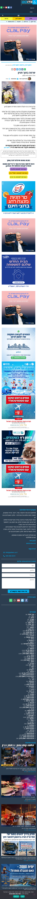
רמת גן (32, 722)
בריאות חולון (30, 632)
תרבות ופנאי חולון (28, 737)
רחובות (19, 21)
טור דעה (31, 665)
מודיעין (32, 683)
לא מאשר (16, 896)
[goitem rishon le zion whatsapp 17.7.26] (18, 361)
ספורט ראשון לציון (28, 699)
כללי (32, 678)
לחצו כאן (7, 147)
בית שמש (31, 629)
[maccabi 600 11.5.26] (18, 288)
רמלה (32, 720)
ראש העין (31, 715)
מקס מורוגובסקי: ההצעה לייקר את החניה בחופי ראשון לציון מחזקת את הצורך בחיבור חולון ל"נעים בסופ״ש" (18, 858)
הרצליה (31, 645)
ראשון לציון (19, 18)
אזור (32, 616)
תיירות (32, 730)
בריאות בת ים (30, 631)
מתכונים (31, 686)
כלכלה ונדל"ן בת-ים (28, 673)
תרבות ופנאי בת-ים (28, 735)
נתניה (32, 693)
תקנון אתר (32, 540)
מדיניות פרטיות (31, 543)
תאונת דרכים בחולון (30, 799)
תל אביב (31, 732)
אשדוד (32, 619)
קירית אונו (31, 712)
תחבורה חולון (30, 728)
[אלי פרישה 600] (18, 463)
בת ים (6, 18)
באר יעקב (33, 21)
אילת (32, 618)
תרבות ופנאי (30, 733)
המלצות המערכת (28, 644)
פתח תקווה (30, 711)
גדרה (32, 639)
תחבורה (31, 725)
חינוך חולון (30, 658)
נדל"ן (32, 688)
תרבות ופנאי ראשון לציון (26, 738)
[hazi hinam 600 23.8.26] (18, 214)
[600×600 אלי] (18, 428)
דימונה (32, 642)
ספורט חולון (30, 697)
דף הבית (32, 8)
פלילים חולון (30, 706)
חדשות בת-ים (30, 650)
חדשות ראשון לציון (18, 65)
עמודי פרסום (30, 701)
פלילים (32, 702)
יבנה (32, 667)
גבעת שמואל (30, 637)
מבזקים (31, 681)
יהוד (32, 668)
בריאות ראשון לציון (28, 634)
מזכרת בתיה (30, 684)
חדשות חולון (30, 652)
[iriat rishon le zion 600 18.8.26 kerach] (18, 394)
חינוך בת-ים (30, 657)
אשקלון (32, 621)
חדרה (32, 647)
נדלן (32, 689)
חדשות (32, 649)
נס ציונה (25, 21)
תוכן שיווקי (30, 724)
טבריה (32, 663)
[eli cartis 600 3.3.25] (18, 60)
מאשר (22, 896)
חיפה (32, 662)
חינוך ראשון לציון (29, 660)
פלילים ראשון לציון (28, 707)
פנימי (32, 709)
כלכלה (32, 671)
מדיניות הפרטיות (15, 894)
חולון (31, 18)
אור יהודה (31, 614)
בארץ (32, 626)
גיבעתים (31, 640)
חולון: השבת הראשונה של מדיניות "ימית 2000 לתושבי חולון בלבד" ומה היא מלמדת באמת (19, 888)
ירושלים (31, 670)
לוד (33, 680)
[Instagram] (4, 7)
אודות (31, 12)
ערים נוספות (11, 21)
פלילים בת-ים (30, 704)
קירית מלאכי (30, 714)
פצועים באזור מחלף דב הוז (29, 828)
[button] (35, 2)
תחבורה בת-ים (29, 727)
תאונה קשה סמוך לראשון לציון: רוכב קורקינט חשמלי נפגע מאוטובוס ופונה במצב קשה (21, 769)
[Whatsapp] (1, 7)
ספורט (32, 694)
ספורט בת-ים (30, 696)
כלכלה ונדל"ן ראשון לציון (26, 676)
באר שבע (31, 624)
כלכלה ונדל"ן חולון (28, 675)
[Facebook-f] (11, 7)
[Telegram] (9, 7)
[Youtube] (6, 7)
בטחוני (32, 627)
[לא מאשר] (34, 894)
